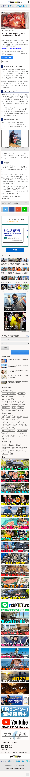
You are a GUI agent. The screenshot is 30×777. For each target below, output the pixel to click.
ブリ (13, 416)
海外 (11, 453)
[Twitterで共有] (5, 209)
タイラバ (15, 399)
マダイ (8, 416)
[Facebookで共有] (11, 209)
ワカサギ (22, 433)
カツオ (17, 436)
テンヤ (14, 407)
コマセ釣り (13, 404)
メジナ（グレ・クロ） (8, 430)
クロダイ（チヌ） (22, 430)
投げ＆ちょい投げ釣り (8, 410)
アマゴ (11, 425)
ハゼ (10, 433)
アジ (3, 416)
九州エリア (5, 453)
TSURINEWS (13, 768)
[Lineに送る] (24, 209)
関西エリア (5, 450)
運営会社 (7, 765)
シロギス (4, 433)
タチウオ (23, 425)
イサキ (19, 416)
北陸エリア (15, 448)
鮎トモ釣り (21, 393)
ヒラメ (4, 427)
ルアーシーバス (6, 399)
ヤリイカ (4, 436)
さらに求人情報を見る (15, 250)
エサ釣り (4, 57)
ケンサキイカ (14, 419)
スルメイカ (5, 419)
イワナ (17, 425)
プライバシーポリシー (13, 765)
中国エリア (13, 450)
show (6, 61)
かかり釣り (21, 407)
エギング (4, 396)
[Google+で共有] (18, 209)
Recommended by (23, 331)
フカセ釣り (5, 404)
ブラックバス (6, 439)
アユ (22, 422)
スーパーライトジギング (9, 402)
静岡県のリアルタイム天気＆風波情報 (11, 48)
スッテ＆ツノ (6, 407)
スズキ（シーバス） (8, 422)
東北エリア (11, 445)
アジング (20, 396)
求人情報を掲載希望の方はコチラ (15, 221)
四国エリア (22, 450)
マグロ (11, 436)
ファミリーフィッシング (9, 393)
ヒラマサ (25, 416)
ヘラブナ (23, 436)
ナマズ (18, 422)
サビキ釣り (20, 410)
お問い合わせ (21, 765)
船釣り (11, 57)
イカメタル (22, 404)
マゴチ (16, 433)
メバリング (12, 396)
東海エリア (23, 448)
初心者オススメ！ (7, 390)
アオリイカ (11, 427)
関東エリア (19, 445)
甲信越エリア (6, 448)
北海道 (4, 445)
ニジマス (4, 425)
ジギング (20, 402)
